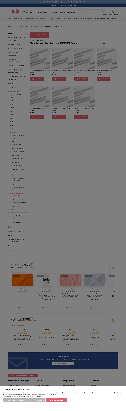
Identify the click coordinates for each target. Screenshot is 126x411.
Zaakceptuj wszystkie (56, 400)
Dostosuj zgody (37, 400)
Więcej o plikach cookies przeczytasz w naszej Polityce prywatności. (22, 396)
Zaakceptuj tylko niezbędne (15, 400)
